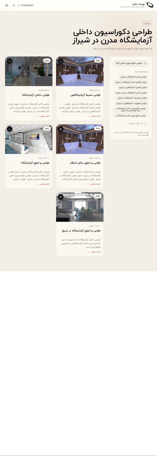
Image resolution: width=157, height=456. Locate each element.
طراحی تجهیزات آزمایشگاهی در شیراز (131, 103)
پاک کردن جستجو (136, 123)
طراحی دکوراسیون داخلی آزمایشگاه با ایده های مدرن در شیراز (131, 109)
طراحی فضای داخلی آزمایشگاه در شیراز (130, 82)
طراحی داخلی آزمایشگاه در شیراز (133, 77)
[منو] (6, 5)
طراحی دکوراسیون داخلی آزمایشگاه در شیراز (131, 116)
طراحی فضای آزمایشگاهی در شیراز (132, 87)
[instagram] (14, 5)
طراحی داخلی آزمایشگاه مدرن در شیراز (131, 92)
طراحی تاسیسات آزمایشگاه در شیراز (132, 98)
